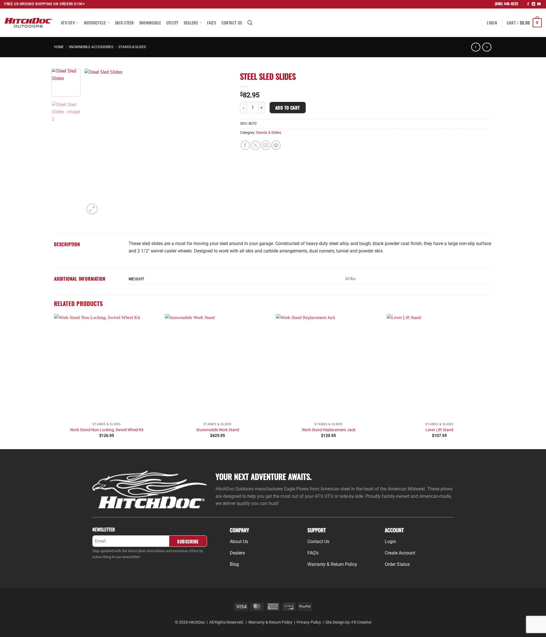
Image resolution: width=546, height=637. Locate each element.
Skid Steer (124, 23)
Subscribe (187, 541)
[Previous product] (486, 47)
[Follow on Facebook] (528, 4)
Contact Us (232, 23)
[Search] (249, 23)
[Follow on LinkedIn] (533, 4)
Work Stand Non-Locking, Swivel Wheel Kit (107, 430)
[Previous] (95, 142)
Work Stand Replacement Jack (328, 430)
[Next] (221, 142)
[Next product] (475, 47)
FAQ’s (211, 23)
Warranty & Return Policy (270, 622)
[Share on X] (255, 145)
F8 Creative (361, 622)
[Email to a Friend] (265, 145)
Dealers (191, 23)
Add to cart (287, 107)
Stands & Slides (132, 47)
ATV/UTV (68, 23)
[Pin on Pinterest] (276, 145)
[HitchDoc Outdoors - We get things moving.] (28, 22)
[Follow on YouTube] (539, 4)
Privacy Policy (309, 622)
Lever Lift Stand (439, 430)
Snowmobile (150, 23)
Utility (172, 23)
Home (59, 47)
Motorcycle (95, 23)
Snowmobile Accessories (91, 47)
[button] (492, 23)
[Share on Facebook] (245, 145)
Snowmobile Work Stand (217, 430)
